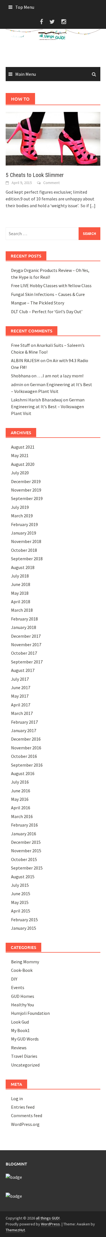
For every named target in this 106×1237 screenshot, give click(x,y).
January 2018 (23, 627)
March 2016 (22, 816)
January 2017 (23, 730)
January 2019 (23, 533)
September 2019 (27, 498)
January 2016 (23, 833)
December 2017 (26, 636)
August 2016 (22, 773)
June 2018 (20, 584)
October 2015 (24, 859)
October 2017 (24, 653)
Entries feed (22, 1107)
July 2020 (20, 472)
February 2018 (24, 619)
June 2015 (20, 893)
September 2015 (27, 868)
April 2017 (20, 705)
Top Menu (24, 7)
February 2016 (24, 825)
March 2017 (22, 713)
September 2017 (27, 662)
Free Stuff (20, 345)
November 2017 (26, 644)
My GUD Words (25, 1039)
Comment (51, 182)
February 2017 (24, 722)
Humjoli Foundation (30, 1013)
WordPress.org (25, 1124)
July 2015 (20, 885)
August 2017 (22, 670)
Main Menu (25, 74)
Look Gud (20, 1022)
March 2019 (22, 515)
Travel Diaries (24, 1056)
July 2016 (20, 782)
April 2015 (20, 911)
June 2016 (20, 790)
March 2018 (22, 610)
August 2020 (22, 464)
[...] (93, 205)
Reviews (19, 1047)
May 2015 (20, 902)
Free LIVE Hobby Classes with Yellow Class (51, 285)
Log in (17, 1098)
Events (17, 987)
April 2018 (20, 601)
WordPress (50, 1224)
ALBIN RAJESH (25, 360)
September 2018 (27, 558)
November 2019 (26, 490)
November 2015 (26, 850)
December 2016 (26, 739)
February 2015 (24, 919)
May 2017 (20, 696)
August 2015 (22, 876)
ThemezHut (15, 1229)
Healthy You (22, 1004)
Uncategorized (25, 1065)
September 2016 (27, 765)
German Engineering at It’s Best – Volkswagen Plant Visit (48, 406)
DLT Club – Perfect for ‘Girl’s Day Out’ (47, 311)
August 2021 (22, 447)
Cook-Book (22, 970)
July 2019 (20, 507)
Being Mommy (25, 961)
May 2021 (20, 455)
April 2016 (20, 807)
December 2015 (26, 842)
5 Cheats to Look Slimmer (35, 175)
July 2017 (20, 679)
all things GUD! (48, 1218)
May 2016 (20, 799)
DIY (14, 979)
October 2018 (24, 550)
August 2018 (22, 567)
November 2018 (26, 541)
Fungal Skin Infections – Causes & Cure (48, 294)
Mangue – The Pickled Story (37, 303)
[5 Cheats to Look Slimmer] (53, 138)
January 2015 (23, 928)
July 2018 (20, 576)
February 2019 (24, 524)
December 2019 (26, 481)
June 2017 (20, 687)
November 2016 (26, 748)
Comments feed (26, 1115)
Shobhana (21, 376)
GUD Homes (22, 996)
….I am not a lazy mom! (60, 376)
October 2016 (24, 756)
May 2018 (20, 593)
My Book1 (20, 1030)
